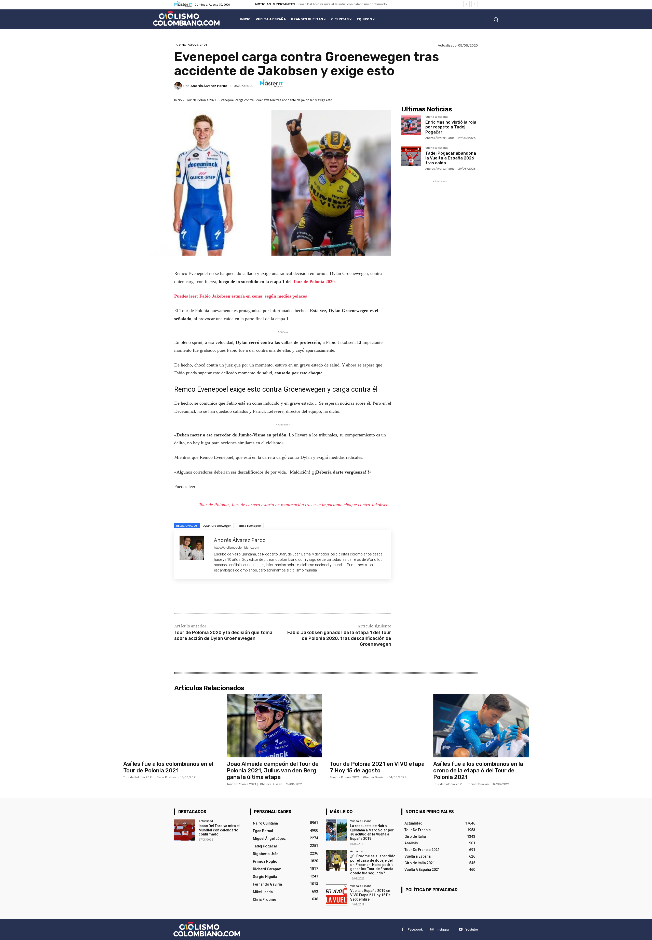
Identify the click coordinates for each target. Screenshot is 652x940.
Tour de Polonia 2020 (314, 281)
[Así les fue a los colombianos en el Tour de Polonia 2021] (171, 725)
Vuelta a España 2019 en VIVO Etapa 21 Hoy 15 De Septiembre (370, 895)
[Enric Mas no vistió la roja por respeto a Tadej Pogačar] (411, 125)
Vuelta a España (436, 117)
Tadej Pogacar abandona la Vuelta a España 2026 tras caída (450, 158)
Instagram (444, 929)
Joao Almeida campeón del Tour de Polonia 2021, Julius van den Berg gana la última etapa (273, 770)
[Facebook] (211, 597)
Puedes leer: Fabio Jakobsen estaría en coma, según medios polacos (240, 296)
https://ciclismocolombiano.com (236, 547)
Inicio (178, 100)
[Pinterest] (234, 597)
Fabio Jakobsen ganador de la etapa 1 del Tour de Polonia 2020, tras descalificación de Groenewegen (339, 638)
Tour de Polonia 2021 (190, 45)
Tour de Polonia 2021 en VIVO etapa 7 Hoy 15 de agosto (377, 767)
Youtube (472, 929)
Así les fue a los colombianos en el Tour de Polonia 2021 (168, 767)
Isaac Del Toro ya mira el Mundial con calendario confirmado (342, 4)
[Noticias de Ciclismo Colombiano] (186, 18)
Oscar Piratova (166, 777)
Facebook (415, 929)
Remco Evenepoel (249, 525)
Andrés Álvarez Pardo (209, 85)
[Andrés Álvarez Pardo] (178, 86)
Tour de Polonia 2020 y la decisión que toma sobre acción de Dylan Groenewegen (223, 635)
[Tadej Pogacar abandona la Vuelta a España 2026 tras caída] (411, 156)
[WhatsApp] (246, 597)
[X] (223, 597)
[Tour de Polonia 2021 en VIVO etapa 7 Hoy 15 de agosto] (378, 725)
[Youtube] (460, 929)
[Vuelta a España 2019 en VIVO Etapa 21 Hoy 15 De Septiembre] (336, 894)
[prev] (466, 4)
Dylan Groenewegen (217, 525)
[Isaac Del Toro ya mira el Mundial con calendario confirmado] (184, 830)
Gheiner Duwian (271, 784)
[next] (474, 4)
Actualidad (206, 820)
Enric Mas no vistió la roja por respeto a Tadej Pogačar (450, 127)
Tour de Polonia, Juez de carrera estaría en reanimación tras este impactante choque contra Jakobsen (293, 504)
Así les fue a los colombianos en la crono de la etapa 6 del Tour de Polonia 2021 (478, 770)
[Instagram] (431, 929)
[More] (258, 597)
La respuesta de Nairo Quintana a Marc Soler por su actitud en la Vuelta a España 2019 (372, 832)
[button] (495, 19)
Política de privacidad (431, 889)
